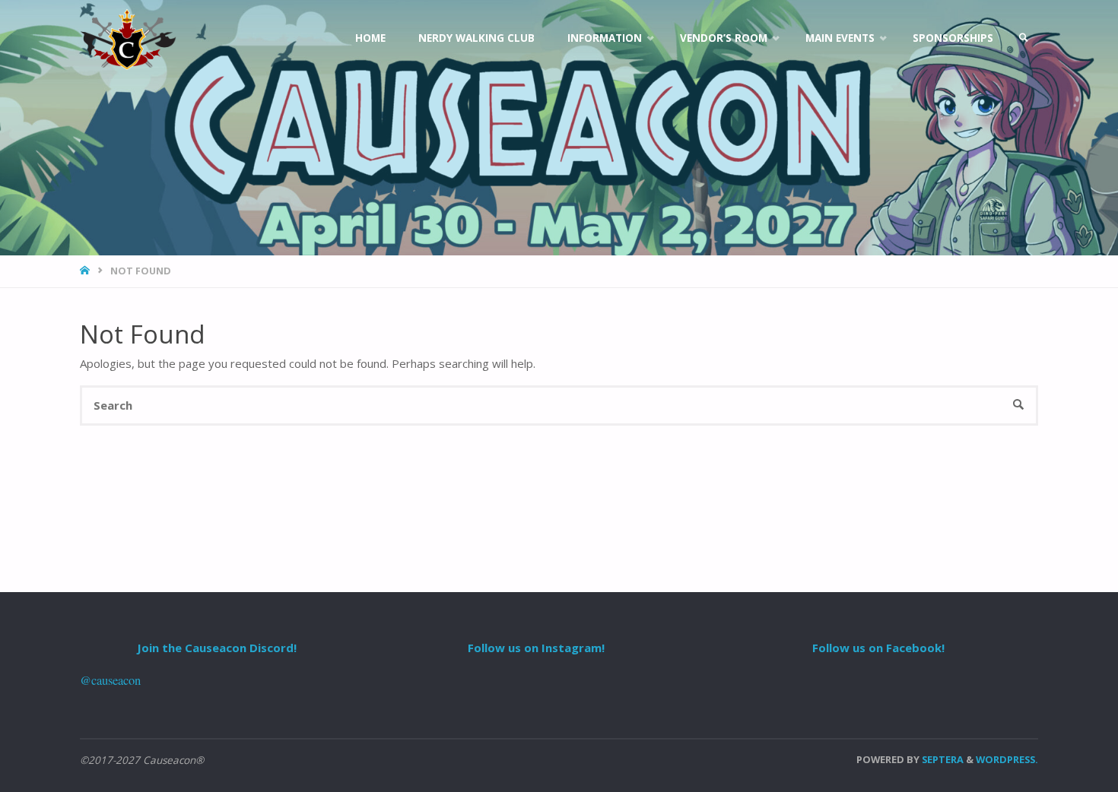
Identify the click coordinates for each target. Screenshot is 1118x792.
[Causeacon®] (128, 38)
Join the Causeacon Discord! (217, 647)
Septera (941, 759)
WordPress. (1007, 759)
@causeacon (110, 680)
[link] (1024, 38)
